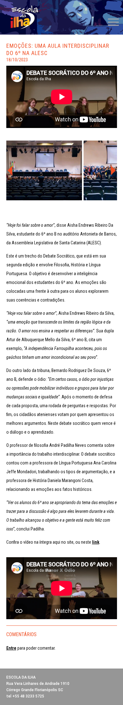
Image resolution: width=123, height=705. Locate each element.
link (95, 542)
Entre (11, 648)
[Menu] (110, 22)
